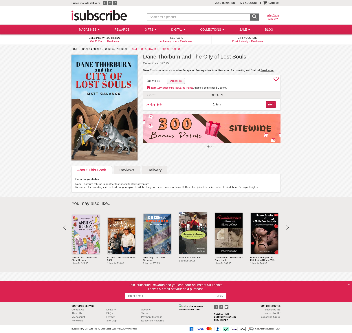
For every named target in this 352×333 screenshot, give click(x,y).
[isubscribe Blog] (115, 2)
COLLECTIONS (211, 29)
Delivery (111, 309)
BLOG (269, 29)
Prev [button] (64, 227)
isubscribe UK (272, 313)
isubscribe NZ (272, 309)
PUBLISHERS (221, 320)
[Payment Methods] (221, 329)
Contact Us (78, 309)
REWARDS (122, 29)
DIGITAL (177, 29)
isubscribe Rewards (152, 320)
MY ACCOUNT (249, 2)
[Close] (348, 284)
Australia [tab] (176, 80)
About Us (77, 313)
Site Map (111, 320)
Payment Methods (151, 316)
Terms (144, 313)
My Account (78, 316)
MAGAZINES (88, 29)
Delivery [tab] (154, 170)
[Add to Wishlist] (276, 79)
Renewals (77, 320)
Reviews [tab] (126, 170)
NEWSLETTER (221, 314)
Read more (113, 41)
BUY (271, 104)
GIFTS (149, 29)
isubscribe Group (270, 316)
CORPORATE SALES (225, 317)
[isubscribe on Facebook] (105, 2)
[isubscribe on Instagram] (110, 2)
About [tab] (91, 170)
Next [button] (287, 227)
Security (146, 309)
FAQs (109, 313)
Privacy (110, 316)
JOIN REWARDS (225, 2)
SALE (243, 29)
